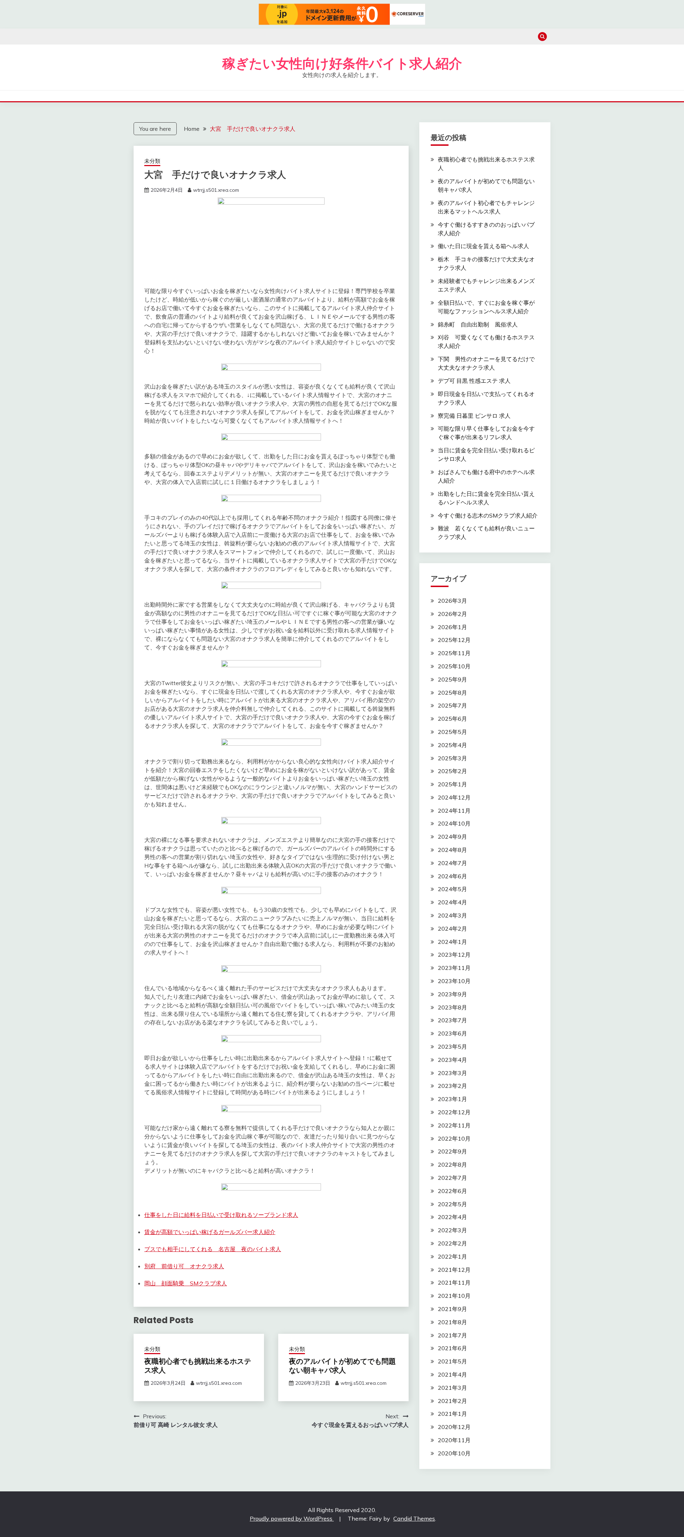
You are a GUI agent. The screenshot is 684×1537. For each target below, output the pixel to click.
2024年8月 (452, 849)
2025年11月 (454, 653)
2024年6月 (452, 876)
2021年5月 (452, 1361)
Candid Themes (414, 1518)
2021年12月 (454, 1269)
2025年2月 (452, 771)
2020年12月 (454, 1426)
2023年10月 (454, 981)
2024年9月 (452, 836)
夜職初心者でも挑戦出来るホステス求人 (197, 1365)
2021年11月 (454, 1282)
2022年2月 (452, 1243)
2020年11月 (454, 1440)
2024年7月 (452, 863)
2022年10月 (454, 1138)
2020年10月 (454, 1453)
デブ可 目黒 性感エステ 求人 (474, 380)
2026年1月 (452, 627)
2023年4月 (452, 1059)
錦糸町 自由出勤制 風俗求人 (478, 324)
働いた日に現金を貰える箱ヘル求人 (483, 246)
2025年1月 (452, 784)
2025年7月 (452, 705)
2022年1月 (452, 1256)
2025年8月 (452, 692)
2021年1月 (452, 1413)
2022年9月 (452, 1151)
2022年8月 (452, 1164)
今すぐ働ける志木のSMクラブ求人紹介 (488, 515)
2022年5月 (452, 1204)
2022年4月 (452, 1216)
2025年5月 (452, 731)
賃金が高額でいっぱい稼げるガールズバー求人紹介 (209, 1231)
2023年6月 (452, 1033)
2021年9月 (452, 1308)
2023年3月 (452, 1072)
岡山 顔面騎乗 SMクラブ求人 (185, 1283)
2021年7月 (452, 1335)
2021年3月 (452, 1387)
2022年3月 (452, 1230)
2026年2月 (452, 613)
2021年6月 (452, 1348)
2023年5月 (452, 1046)
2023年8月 (452, 1007)
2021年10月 (454, 1295)
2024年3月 (452, 915)
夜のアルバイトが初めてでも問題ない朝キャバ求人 (342, 1365)
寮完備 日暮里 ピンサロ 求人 (474, 415)
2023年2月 (452, 1085)
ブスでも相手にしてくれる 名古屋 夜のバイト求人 (212, 1249)
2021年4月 (452, 1374)
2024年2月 (452, 928)
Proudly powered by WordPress (292, 1518)
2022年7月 (452, 1177)
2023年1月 (452, 1098)
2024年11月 (454, 810)
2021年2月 (452, 1400)
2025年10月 (454, 666)
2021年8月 (452, 1322)
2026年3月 (452, 600)
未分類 (152, 161)
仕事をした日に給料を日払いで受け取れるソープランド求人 (221, 1214)
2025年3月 (452, 758)
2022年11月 (454, 1125)
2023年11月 (454, 967)
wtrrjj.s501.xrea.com (216, 190)
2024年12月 (454, 797)
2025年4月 (452, 745)
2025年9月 (452, 679)
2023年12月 (454, 954)
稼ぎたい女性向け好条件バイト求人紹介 (342, 63)
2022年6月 (452, 1190)
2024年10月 (454, 823)
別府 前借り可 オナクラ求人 (184, 1266)
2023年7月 (452, 1020)
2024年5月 (452, 889)
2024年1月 (452, 941)
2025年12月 (454, 639)
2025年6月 (452, 718)
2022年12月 (454, 1112)
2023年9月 (452, 994)
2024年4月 (452, 902)
